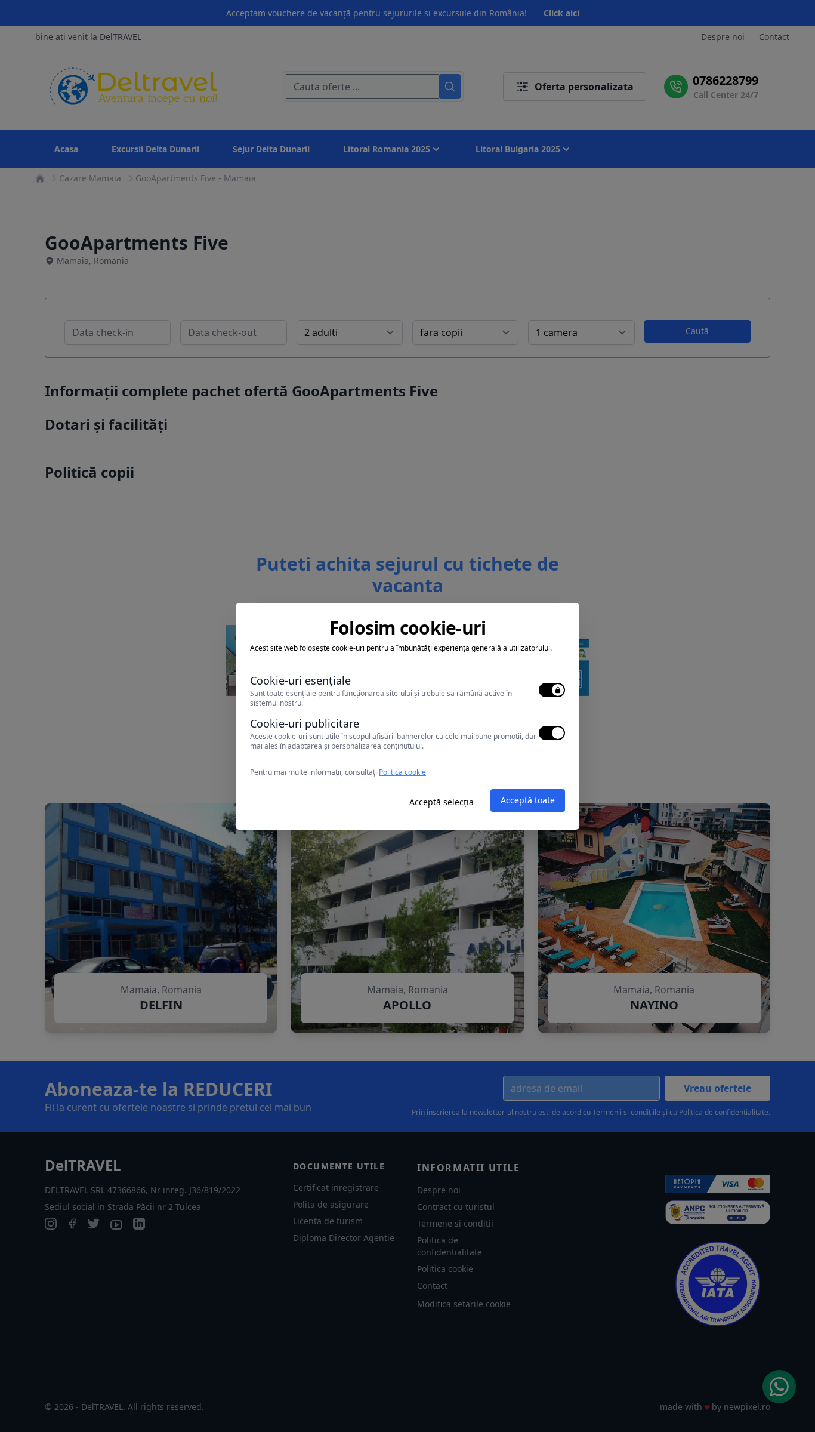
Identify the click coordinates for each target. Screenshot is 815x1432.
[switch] (552, 690)
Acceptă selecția (441, 802)
